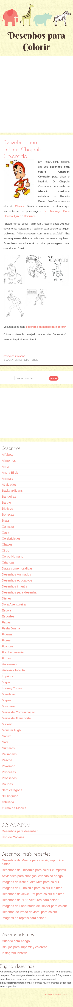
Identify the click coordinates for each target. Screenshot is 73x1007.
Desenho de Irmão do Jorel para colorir (29, 912)
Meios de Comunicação (18, 712)
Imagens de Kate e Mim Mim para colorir (30, 882)
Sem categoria (12, 790)
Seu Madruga (52, 211)
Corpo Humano (12, 556)
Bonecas (8, 514)
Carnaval (8, 526)
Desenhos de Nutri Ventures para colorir (30, 900)
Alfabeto (7, 454)
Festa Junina (11, 628)
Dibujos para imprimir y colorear (24, 947)
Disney (7, 598)
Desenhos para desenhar (20, 592)
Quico (17, 216)
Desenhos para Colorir (36, 41)
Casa (5, 532)
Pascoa (7, 760)
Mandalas (9, 694)
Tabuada (8, 802)
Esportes (8, 616)
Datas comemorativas (17, 568)
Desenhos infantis (14, 586)
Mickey (7, 724)
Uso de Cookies (13, 837)
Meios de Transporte (16, 718)
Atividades (9, 484)
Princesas (9, 772)
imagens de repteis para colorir (24, 918)
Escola (6, 610)
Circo (5, 550)
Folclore (7, 646)
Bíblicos (7, 508)
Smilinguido (10, 796)
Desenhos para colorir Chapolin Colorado (23, 149)
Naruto (6, 736)
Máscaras (9, 706)
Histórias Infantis (13, 670)
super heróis (31, 360)
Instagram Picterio (14, 953)
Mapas (6, 700)
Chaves (19, 206)
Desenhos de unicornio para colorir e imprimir (34, 870)
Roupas (7, 784)
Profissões (9, 778)
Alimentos (9, 460)
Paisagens (9, 754)
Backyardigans (12, 490)
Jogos (6, 682)
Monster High (11, 730)
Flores (6, 640)
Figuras (7, 634)
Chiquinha (29, 216)
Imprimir (7, 676)
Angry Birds (10, 472)
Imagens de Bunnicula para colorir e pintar (32, 888)
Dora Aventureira (14, 604)
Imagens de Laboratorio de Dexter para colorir (34, 906)
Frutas (6, 658)
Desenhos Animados (14, 356)
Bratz (5, 520)
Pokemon (8, 766)
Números (8, 748)
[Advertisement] (36, 94)
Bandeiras (9, 496)
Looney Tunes (12, 688)
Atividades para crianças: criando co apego (32, 876)
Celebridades (11, 538)
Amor (5, 466)
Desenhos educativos (17, 580)
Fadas (6, 622)
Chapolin (8, 360)
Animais (7, 478)
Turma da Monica (14, 808)
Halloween (9, 664)
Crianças (8, 562)
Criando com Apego (16, 941)
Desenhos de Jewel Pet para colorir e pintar (33, 894)
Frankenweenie (13, 652)
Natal (5, 742)
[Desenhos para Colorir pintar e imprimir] (36, 15)
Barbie (6, 502)
